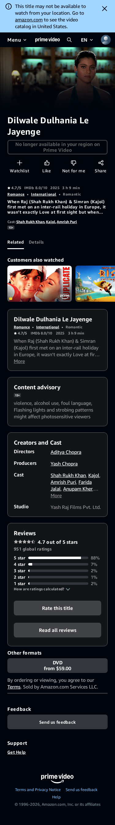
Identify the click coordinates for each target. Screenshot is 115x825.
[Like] (46, 162)
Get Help (16, 752)
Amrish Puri (67, 221)
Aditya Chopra (66, 452)
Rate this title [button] (57, 608)
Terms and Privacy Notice (38, 789)
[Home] (47, 39)
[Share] (100, 162)
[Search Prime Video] (69, 39)
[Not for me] (73, 162)
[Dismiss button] (104, 8)
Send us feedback (82, 789)
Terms (14, 687)
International (43, 194)
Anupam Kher (77, 489)
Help (56, 796)
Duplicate (39, 284)
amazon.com (29, 20)
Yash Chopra (64, 464)
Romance (16, 194)
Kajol (50, 221)
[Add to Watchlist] (19, 162)
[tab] (15, 241)
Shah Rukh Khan (30, 221)
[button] (42, 589)
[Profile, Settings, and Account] (106, 39)
